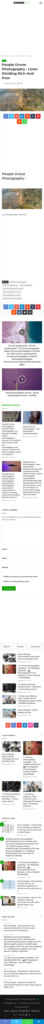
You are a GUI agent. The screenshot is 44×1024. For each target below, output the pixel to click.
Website (5, 567)
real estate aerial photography (12, 298)
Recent (7, 646)
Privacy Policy (24, 1011)
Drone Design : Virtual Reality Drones (28, 711)
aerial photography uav (10, 285)
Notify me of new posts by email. (17, 581)
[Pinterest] (19, 725)
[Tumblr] (36, 725)
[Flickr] (30, 725)
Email (5, 558)
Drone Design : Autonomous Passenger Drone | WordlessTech (29, 656)
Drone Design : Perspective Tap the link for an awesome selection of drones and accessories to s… (29, 886)
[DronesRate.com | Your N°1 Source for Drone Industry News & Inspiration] (22, 3)
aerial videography (26, 285)
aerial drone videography (18, 282)
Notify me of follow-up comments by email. (21, 576)
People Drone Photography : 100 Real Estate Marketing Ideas (31, 430)
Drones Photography (17, 56)
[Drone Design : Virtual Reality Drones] (9, 713)
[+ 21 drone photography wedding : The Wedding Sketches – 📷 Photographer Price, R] (9, 669)
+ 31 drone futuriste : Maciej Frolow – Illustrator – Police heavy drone (29, 686)
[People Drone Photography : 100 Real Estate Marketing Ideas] (32, 417)
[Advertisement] (22, 30)
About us (14, 1011)
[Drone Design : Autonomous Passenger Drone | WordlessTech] (9, 657)
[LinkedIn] (24, 725)
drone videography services (12, 295)
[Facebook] (13, 725)
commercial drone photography (13, 288)
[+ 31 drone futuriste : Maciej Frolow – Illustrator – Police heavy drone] (9, 688)
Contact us (35, 1011)
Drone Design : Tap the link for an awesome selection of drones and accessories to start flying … (29, 828)
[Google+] (8, 725)
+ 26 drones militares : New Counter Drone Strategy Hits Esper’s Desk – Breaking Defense (29, 699)
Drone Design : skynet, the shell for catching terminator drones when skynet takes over (29, 901)
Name (5, 549)
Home (5, 56)
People (29, 56)
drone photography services (12, 292)
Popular (20, 646)
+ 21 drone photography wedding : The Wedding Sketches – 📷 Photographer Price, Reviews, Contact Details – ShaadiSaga (29, 672)
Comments (35, 646)
